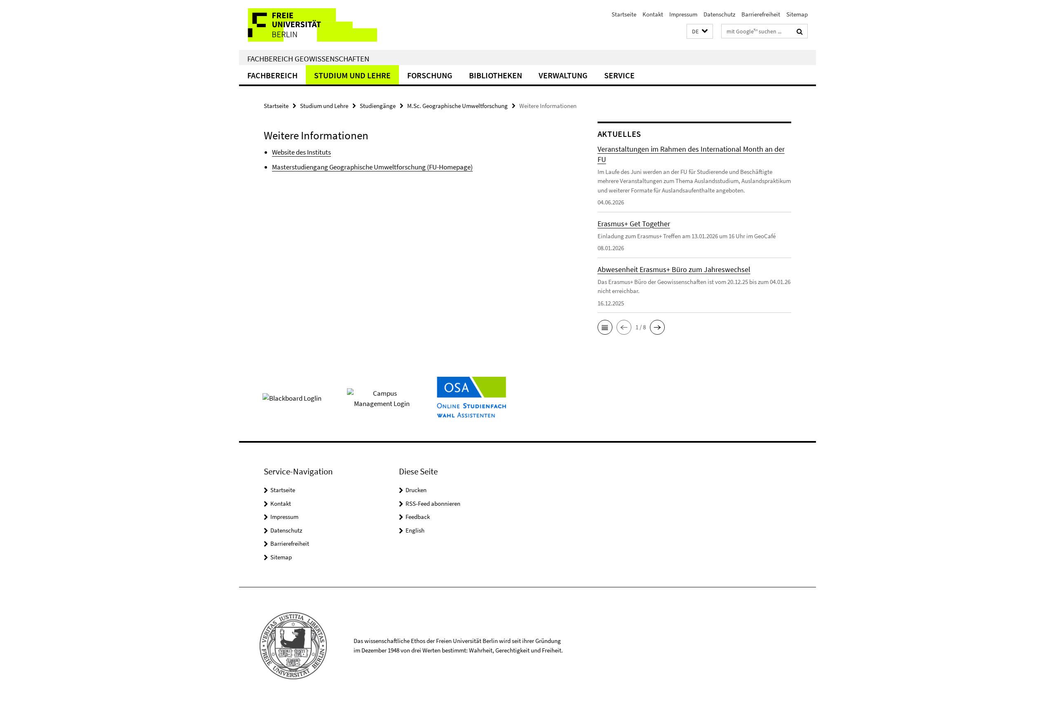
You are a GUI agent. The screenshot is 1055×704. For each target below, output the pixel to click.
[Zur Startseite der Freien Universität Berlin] (308, 25)
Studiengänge (378, 106)
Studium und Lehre (352, 75)
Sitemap (797, 14)
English (415, 530)
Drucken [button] (416, 490)
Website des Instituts (301, 152)
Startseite (624, 14)
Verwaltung (563, 75)
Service (619, 75)
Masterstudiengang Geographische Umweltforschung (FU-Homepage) (372, 166)
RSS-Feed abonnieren (433, 503)
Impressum (683, 14)
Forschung (429, 75)
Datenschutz (719, 14)
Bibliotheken (495, 75)
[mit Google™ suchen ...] (799, 31)
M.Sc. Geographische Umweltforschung (457, 106)
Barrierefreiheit (760, 14)
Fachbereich (272, 75)
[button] (700, 31)
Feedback (418, 517)
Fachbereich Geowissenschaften (308, 58)
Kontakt (652, 14)
